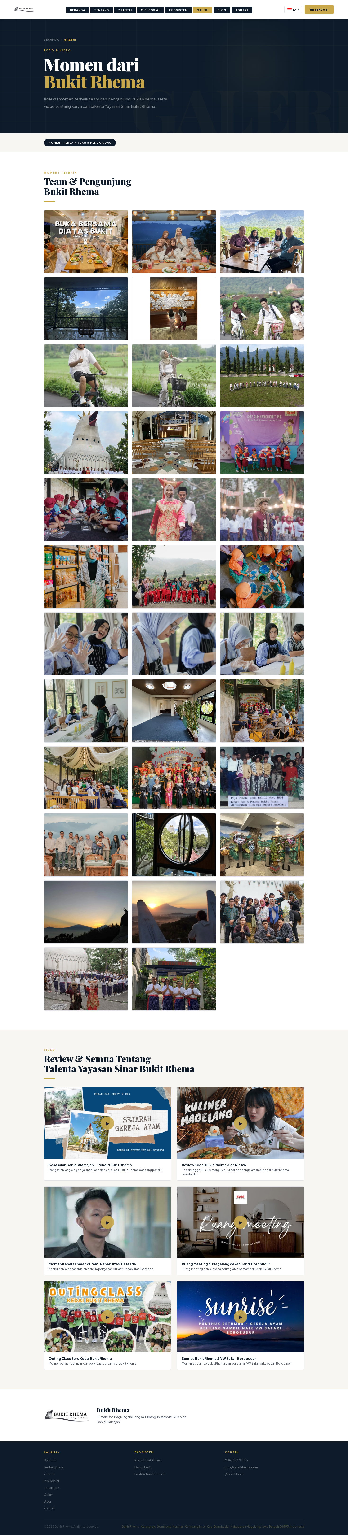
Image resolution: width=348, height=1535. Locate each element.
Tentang (101, 10)
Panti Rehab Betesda (149, 1474)
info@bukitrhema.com (241, 1467)
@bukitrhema (235, 1474)
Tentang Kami (54, 1467)
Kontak (242, 10)
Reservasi (319, 9)
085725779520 (236, 1460)
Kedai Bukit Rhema (148, 1460)
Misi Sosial (150, 10)
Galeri (202, 10)
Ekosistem (178, 10)
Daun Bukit (142, 1467)
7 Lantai (125, 10)
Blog (221, 10)
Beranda (77, 10)
